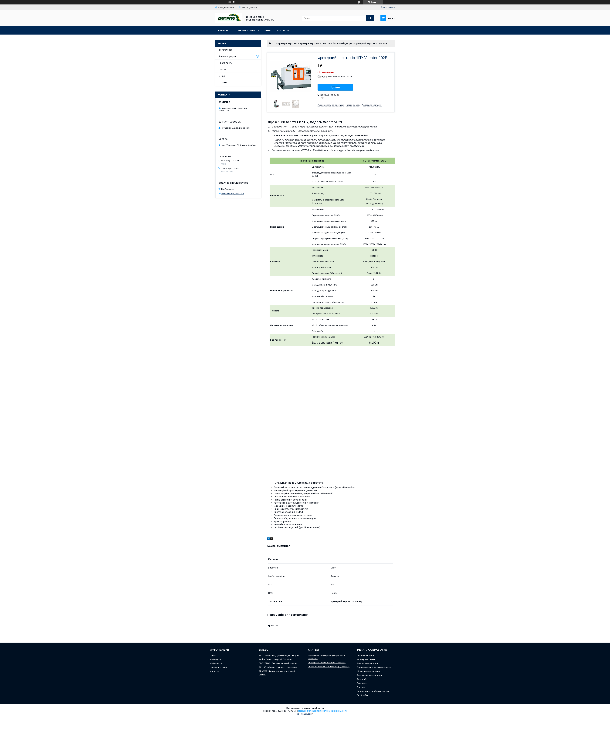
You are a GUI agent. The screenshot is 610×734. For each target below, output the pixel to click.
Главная (223, 30)
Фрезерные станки (366, 659)
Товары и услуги (244, 30)
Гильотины (362, 683)
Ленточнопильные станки (369, 675)
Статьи (222, 69)
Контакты (283, 30)
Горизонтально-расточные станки (374, 667)
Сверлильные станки (367, 663)
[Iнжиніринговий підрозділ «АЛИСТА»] (228, 22)
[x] (271, 539)
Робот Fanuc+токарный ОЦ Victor (275, 659)
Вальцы (361, 687)
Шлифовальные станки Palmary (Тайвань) (328, 666)
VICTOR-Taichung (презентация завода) (279, 655)
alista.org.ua (215, 659)
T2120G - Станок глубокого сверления (278, 667)
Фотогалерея (225, 50)
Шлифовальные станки (368, 671)
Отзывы (223, 82)
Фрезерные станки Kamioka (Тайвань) (327, 662)
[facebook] (268, 539)
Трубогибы (362, 695)
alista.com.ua (216, 663)
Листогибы (362, 679)
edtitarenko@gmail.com (232, 193)
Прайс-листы (225, 63)
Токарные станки (365, 655)
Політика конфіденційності (334, 711)
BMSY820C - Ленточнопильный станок (278, 663)
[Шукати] (370, 18)
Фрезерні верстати (287, 43)
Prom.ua (320, 708)
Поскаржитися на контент (309, 711)
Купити (335, 87)
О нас (267, 30)
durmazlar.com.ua (218, 667)
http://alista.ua (227, 189)
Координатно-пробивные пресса (373, 691)
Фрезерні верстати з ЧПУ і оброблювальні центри (326, 43)
